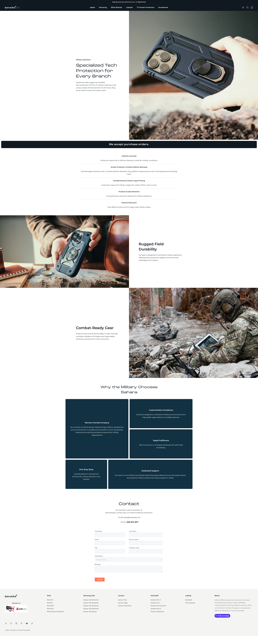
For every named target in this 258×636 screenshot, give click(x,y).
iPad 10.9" (50, 606)
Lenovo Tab (122, 600)
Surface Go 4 (155, 603)
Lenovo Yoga (122, 603)
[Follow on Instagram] (16, 623)
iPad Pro (50, 600)
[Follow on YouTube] (27, 623)
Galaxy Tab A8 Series (91, 608)
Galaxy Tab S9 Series (90, 600)
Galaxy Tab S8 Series (90, 603)
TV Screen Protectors (145, 7)
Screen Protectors (90, 611)
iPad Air (50, 603)
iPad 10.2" (50, 608)
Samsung (103, 7)
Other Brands (116, 7)
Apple (92, 7)
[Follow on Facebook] (6, 623)
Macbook (188, 600)
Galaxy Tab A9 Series (91, 606)
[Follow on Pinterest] (22, 623)
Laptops (129, 7)
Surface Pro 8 (156, 608)
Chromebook (190, 603)
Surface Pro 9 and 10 (158, 606)
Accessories (163, 7)
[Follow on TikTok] (32, 623)
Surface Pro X (156, 600)
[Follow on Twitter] (11, 623)
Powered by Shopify (24, 630)
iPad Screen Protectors (55, 611)
